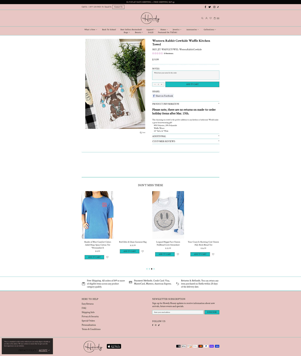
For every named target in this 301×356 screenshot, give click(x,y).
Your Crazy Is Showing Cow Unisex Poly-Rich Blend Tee (203, 243)
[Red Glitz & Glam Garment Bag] (133, 194)
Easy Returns (88, 303)
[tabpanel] (97, 229)
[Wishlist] (210, 18)
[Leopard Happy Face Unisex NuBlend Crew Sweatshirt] (168, 194)
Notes (155, 68)
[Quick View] (110, 194)
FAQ (84, 308)
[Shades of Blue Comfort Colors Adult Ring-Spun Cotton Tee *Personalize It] (97, 194)
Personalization (89, 324)
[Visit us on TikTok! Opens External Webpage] (218, 7)
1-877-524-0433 (95, 7)
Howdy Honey (150, 18)
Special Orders (88, 320)
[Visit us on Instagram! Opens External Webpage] (214, 7)
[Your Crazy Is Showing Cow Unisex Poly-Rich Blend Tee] (203, 194)
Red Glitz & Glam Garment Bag (133, 241)
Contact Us (118, 7)
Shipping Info (88, 312)
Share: (156, 91)
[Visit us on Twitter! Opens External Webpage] (209, 7)
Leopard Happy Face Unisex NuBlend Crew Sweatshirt (168, 243)
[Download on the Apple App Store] (114, 347)
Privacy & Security (90, 316)
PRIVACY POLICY (27, 350)
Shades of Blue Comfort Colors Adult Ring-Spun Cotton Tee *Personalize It (97, 244)
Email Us (108, 7)
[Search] (202, 18)
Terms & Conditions (91, 329)
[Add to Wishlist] (107, 257)
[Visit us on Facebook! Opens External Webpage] (205, 7)
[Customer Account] (206, 18)
